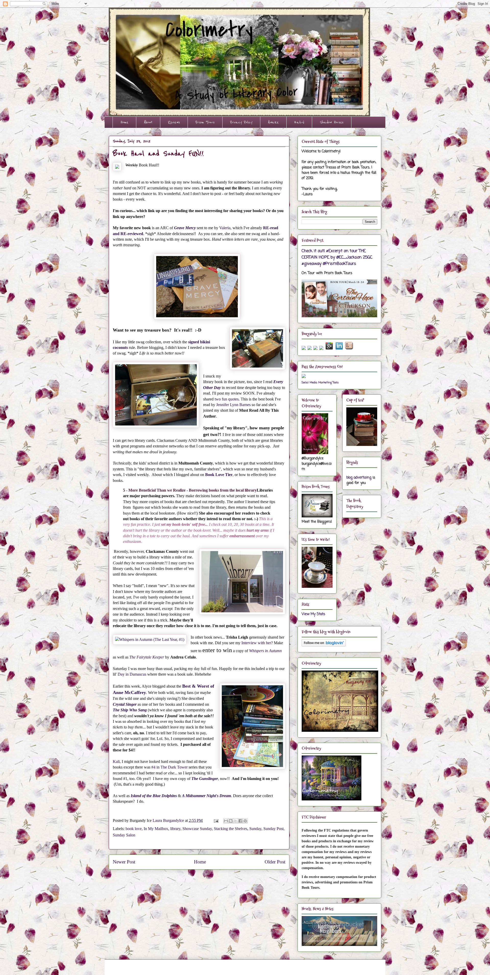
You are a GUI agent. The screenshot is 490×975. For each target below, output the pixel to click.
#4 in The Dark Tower (169, 767)
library (175, 828)
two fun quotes (227, 399)
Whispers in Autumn (265, 651)
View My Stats (313, 614)
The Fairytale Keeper (146, 657)
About (148, 122)
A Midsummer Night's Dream (206, 796)
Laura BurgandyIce (169, 820)
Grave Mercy (185, 228)
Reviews (174, 122)
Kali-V (299, 122)
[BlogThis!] (230, 820)
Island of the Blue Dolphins (154, 796)
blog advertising (358, 477)
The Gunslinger (204, 778)
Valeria (224, 228)
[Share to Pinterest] (245, 820)
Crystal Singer (125, 704)
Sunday (255, 828)
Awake (273, 122)
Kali (116, 761)
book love (134, 828)
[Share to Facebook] (240, 820)
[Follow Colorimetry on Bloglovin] (324, 645)
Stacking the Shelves (230, 828)
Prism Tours (205, 122)
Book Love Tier (218, 474)
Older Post (275, 861)
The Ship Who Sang (130, 710)
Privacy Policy (241, 122)
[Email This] (225, 820)
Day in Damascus (132, 674)
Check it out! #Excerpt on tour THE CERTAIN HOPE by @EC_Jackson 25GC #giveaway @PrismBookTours (337, 257)
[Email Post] (215, 820)
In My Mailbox (156, 828)
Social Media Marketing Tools (320, 382)
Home (124, 122)
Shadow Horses (332, 122)
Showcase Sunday (197, 828)
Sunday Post (273, 828)
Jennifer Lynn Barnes (233, 405)
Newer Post (124, 861)
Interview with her (256, 643)
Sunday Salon (124, 835)
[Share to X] (235, 820)
